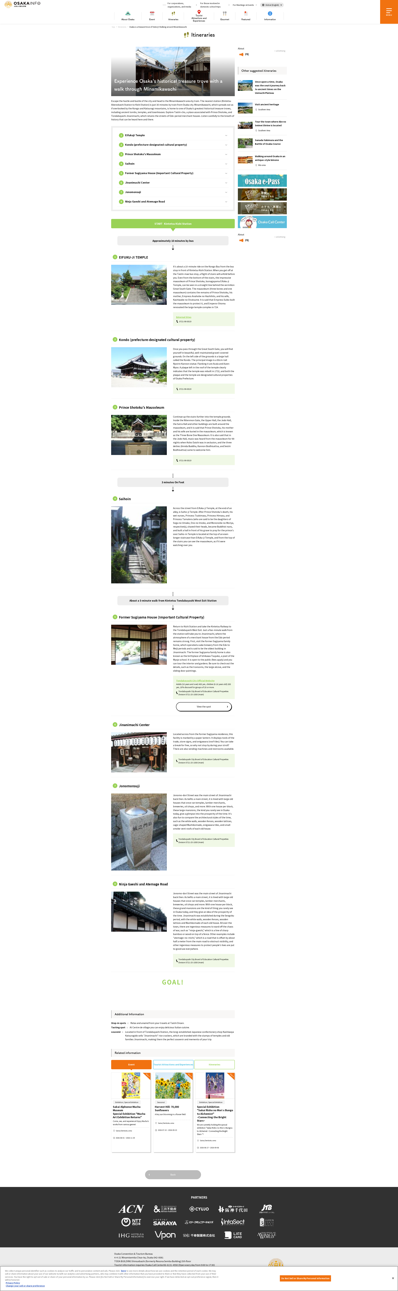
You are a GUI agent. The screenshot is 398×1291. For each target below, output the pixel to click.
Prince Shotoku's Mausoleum (143, 154)
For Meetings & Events (243, 4)
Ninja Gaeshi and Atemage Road (145, 201)
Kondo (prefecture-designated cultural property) (156, 144)
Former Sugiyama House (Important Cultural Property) (159, 173)
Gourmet (224, 19)
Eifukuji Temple (135, 135)
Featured (245, 19)
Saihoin (129, 163)
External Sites (183, 317)
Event (152, 19)
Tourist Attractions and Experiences (173, 1064)
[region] (199, 1278)
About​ (127, 19)
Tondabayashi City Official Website (195, 680)
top (113, 26)
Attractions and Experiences (199, 18)
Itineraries (173, 19)
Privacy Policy (13, 1282)
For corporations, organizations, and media (179, 5)
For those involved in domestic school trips (210, 5)
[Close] (393, 1278)
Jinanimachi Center (137, 182)
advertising (280, 50)
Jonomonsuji (133, 192)
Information (270, 19)
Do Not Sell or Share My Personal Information (305, 1278)
